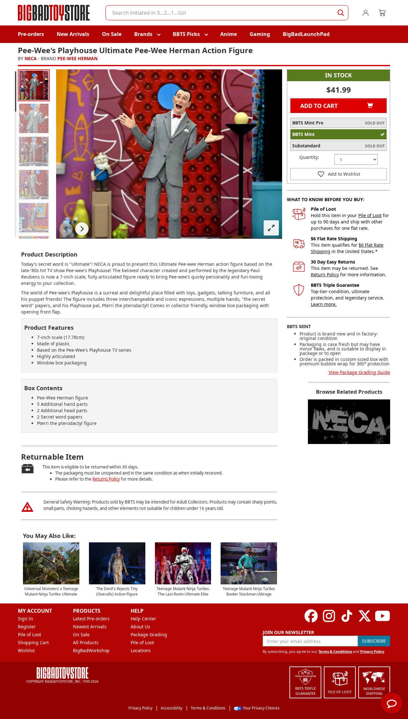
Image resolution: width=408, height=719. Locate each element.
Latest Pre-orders (91, 619)
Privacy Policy (372, 651)
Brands (143, 34)
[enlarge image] (271, 228)
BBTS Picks (186, 34)
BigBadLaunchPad (306, 34)
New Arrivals (73, 34)
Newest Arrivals (89, 627)
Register (27, 627)
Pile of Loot (370, 215)
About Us (140, 627)
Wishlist (26, 650)
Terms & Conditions (335, 651)
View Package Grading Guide (359, 372)
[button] (66, 229)
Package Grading (149, 634)
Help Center (143, 619)
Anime (228, 34)
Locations (141, 650)
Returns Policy (106, 479)
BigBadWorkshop (91, 650)
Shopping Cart (33, 642)
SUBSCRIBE (374, 641)
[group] (34, 85)
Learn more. (324, 304)
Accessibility (171, 708)
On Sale (111, 34)
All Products (85, 642)
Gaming (260, 34)
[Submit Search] (340, 12)
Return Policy (325, 274)
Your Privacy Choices (261, 708)
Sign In (25, 619)
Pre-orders (31, 34)
